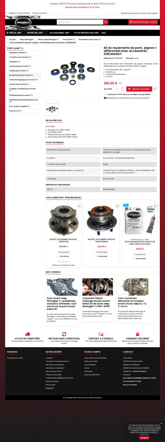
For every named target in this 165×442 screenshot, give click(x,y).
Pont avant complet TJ (19, 106)
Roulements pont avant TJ (21, 75)
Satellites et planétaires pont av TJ (23, 101)
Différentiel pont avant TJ (20, 95)
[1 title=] (58, 262)
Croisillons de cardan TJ (20, 57)
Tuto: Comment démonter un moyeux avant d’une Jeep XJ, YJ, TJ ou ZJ (132, 302)
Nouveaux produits (15, 358)
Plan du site (50, 385)
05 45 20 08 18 (24, 13)
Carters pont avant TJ (19, 84)
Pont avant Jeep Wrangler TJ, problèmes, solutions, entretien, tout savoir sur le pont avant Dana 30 (61, 304)
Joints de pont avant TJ (20, 66)
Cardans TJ (14, 61)
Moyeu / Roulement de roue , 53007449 (63, 240)
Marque (129, 58)
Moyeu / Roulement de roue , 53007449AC (102, 240)
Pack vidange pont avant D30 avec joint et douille (140, 242)
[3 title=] (64, 262)
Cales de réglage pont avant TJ (23, 79)
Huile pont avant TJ (18, 52)
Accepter (144, 438)
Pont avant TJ (15, 48)
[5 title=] (69, 262)
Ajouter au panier (139, 88)
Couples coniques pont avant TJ (22, 89)
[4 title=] (66, 262)
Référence (108, 58)
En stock (118, 94)
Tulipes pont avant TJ (19, 70)
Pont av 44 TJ (15, 111)
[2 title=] (61, 262)
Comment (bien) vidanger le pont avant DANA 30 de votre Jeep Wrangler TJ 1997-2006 (96, 302)
